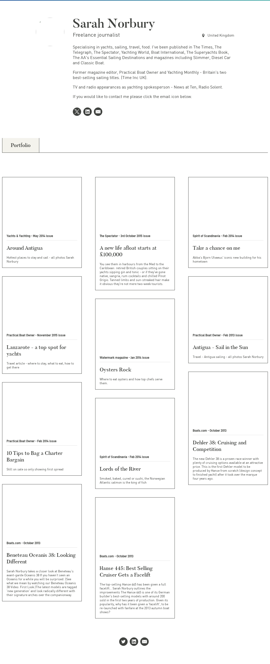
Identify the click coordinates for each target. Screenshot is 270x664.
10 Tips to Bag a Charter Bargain (34, 456)
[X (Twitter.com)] (78, 112)
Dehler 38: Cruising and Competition (219, 445)
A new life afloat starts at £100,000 (128, 251)
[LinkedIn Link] (88, 112)
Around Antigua (25, 247)
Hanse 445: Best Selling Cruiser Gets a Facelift (126, 571)
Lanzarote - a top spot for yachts (36, 350)
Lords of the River (120, 468)
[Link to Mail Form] (99, 112)
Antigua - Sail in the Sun (220, 347)
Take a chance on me (216, 247)
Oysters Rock (115, 369)
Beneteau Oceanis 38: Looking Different (41, 558)
